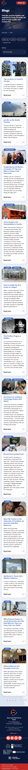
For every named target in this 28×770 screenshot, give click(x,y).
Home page (4, 32)
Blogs (11, 32)
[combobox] (14, 52)
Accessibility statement (6, 768)
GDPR (11, 764)
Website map (13, 733)
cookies (14, 766)
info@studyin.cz (16, 721)
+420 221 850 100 (17, 723)
